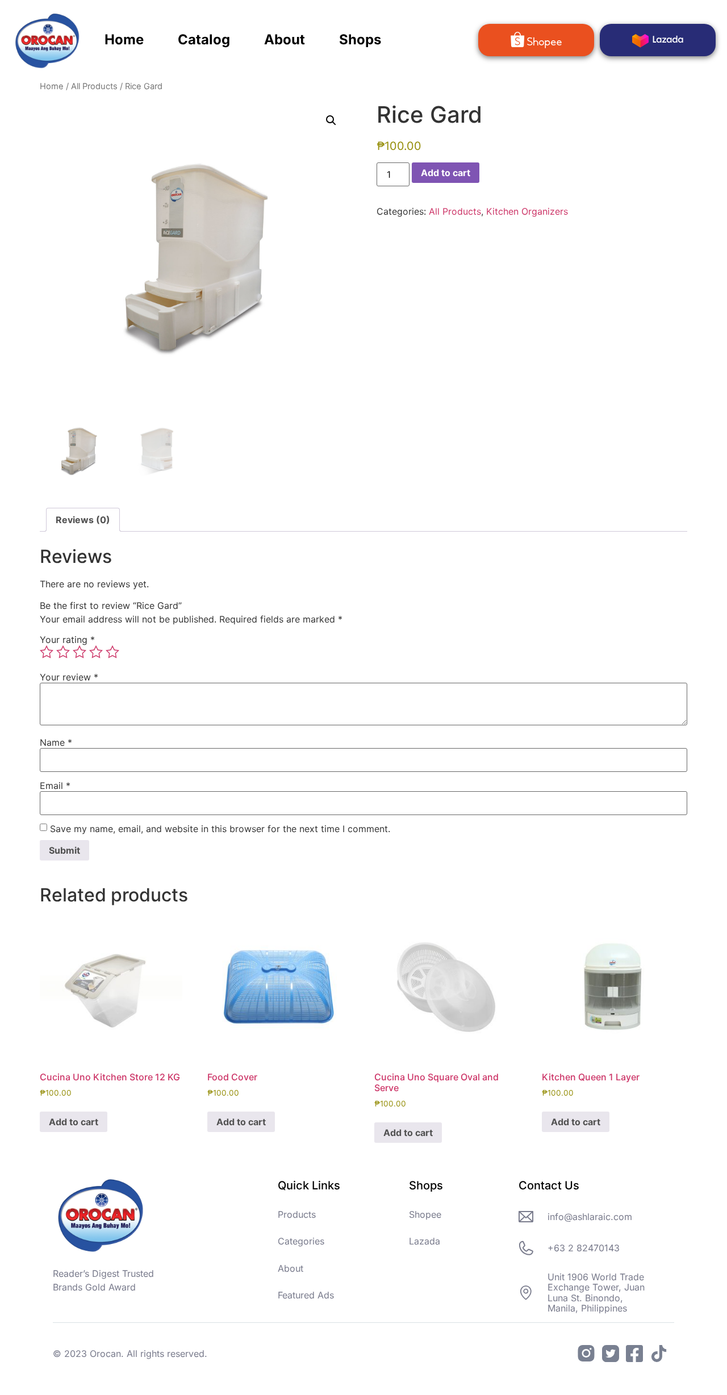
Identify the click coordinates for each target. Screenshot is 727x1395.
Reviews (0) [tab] (83, 519)
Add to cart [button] (73, 1121)
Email (55, 785)
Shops (360, 39)
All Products (94, 86)
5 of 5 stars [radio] (112, 652)
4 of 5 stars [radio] (96, 652)
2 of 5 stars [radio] (63, 652)
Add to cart (445, 172)
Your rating (67, 639)
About (284, 39)
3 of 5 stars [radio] (79, 652)
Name (56, 742)
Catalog (204, 39)
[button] (331, 120)
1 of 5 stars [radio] (46, 652)
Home (124, 39)
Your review (69, 677)
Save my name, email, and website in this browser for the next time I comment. (220, 828)
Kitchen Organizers (527, 211)
